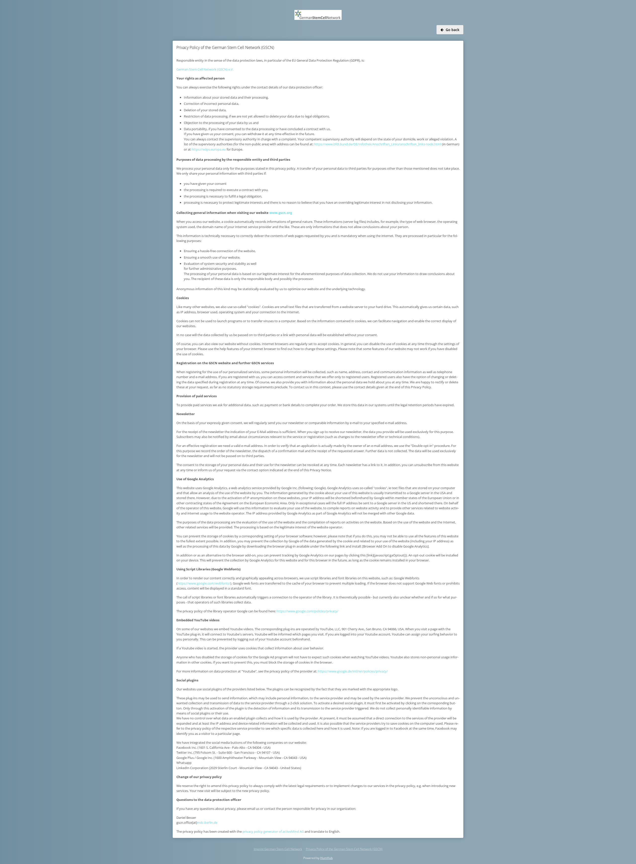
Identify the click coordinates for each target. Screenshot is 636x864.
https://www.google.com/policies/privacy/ (307, 611)
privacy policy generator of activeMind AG (273, 831)
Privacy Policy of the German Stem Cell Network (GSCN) (344, 849)
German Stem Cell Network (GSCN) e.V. (205, 69)
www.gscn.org (280, 212)
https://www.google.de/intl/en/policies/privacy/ (353, 671)
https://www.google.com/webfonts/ (203, 583)
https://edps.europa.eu (209, 149)
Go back (452, 29)
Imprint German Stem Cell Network (278, 849)
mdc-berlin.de (207, 822)
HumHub (326, 858)
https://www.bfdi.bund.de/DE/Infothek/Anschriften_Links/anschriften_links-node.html (377, 144)
